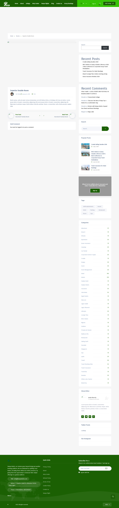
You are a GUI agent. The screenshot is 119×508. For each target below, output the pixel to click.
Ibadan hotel (84, 281)
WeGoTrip (84, 383)
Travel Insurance (86, 368)
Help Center (35, 3)
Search (83, 45)
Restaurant (102, 210)
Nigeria (83, 322)
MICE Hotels (84, 319)
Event (82, 266)
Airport (83, 232)
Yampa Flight (46, 493)
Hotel (84, 210)
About (22, 3)
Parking (92, 210)
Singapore (84, 349)
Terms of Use (46, 482)
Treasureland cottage (94, 97)
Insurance (84, 288)
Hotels (83, 277)
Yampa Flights (45, 3)
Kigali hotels (84, 296)
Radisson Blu (85, 334)
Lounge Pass (84, 315)
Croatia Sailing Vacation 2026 (90, 62)
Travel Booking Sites (87, 364)
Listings (28, 3)
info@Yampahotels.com (20, 479)
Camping (83, 247)
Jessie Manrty (92, 397)
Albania (83, 236)
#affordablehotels (88, 206)
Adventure (84, 228)
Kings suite (91, 112)
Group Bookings (68, 3)
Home (16, 3)
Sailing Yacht (84, 341)
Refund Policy (47, 478)
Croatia (83, 258)
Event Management (86, 270)
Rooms (18, 36)
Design (83, 262)
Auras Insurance (85, 243)
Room (84, 213)
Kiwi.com (83, 300)
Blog (52, 3)
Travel (83, 360)
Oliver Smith (84, 91)
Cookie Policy (47, 485)
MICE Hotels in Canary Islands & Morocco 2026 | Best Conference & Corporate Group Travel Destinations (96, 66)
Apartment (84, 239)
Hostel (99, 206)
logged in (20, 127)
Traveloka (84, 371)
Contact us (59, 3)
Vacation (83, 375)
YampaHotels (12, 504)
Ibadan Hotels (85, 285)
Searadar (83, 345)
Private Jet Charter (86, 330)
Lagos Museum (85, 307)
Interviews (84, 292)
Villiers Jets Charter (86, 379)
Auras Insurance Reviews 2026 (91, 76)
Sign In (94, 3)
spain (82, 356)
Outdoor (83, 326)
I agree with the (88, 472)
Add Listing (108, 3)
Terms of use (83, 504)
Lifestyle (83, 311)
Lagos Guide (84, 304)
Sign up (95, 190)
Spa (92, 213)
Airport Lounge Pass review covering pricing (95, 74)
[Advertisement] (59, 20)
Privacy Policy (47, 467)
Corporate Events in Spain (88, 254)
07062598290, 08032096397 (23, 490)
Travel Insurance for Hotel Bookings (93, 71)
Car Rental (84, 251)
